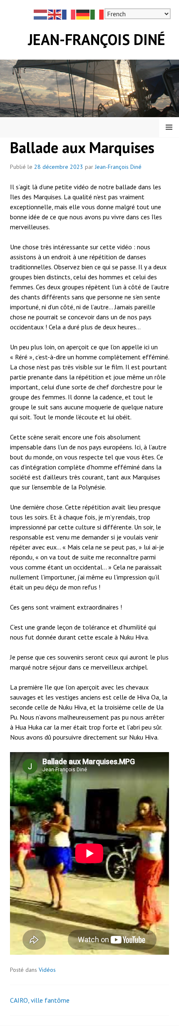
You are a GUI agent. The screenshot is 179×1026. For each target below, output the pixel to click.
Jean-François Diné (96, 39)
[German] (83, 14)
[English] (55, 14)
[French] (69, 14)
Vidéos (47, 969)
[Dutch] (41, 14)
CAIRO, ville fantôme (40, 1000)
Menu (169, 127)
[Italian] (97, 14)
